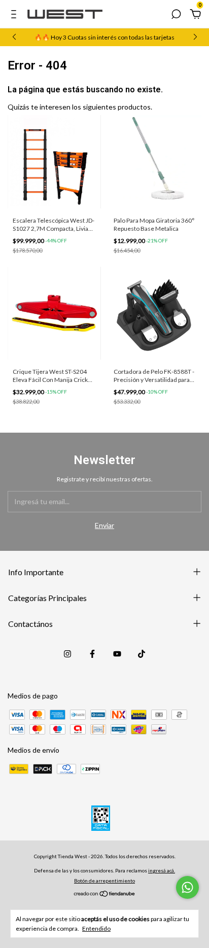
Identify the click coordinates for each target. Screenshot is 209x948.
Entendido (96, 928)
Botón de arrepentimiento (104, 880)
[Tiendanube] (104, 894)
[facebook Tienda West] (92, 654)
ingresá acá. (161, 870)
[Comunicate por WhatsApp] (187, 887)
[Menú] (15, 15)
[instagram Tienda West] (67, 654)
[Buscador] (176, 15)
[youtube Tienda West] (117, 654)
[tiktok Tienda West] (141, 654)
